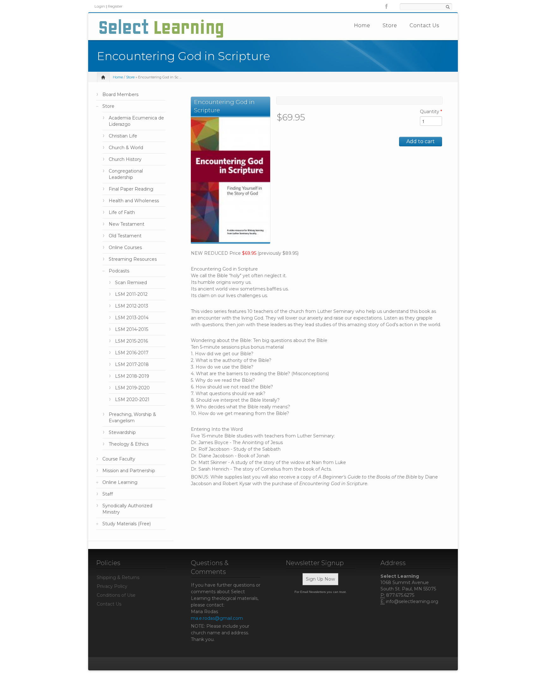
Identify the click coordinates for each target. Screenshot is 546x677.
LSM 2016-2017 (132, 353)
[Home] (161, 28)
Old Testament (125, 236)
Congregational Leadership (126, 174)
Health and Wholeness (134, 201)
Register (115, 6)
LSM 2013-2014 (132, 317)
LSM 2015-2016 (131, 341)
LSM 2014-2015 (131, 329)
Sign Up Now (320, 579)
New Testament (126, 224)
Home (362, 25)
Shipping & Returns (118, 577)
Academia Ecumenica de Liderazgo (136, 121)
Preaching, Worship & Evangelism (132, 418)
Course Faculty (118, 459)
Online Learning (119, 482)
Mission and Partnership (128, 470)
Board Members (120, 94)
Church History (125, 159)
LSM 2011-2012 (131, 294)
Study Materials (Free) (126, 524)
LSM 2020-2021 (132, 399)
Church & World (126, 147)
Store (390, 25)
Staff (107, 494)
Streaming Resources (133, 259)
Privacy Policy (112, 586)
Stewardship (122, 432)
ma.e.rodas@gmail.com (217, 618)
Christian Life (123, 136)
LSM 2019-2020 (132, 388)
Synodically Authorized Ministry (127, 509)
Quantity (431, 111)
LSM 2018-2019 (132, 376)
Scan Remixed (131, 282)
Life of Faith (122, 212)
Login (99, 6)
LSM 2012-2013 (131, 306)
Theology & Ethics (129, 444)
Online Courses (125, 247)
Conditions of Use (116, 595)
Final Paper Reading (131, 189)
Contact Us (424, 25)
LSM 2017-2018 (132, 364)
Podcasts (119, 271)
